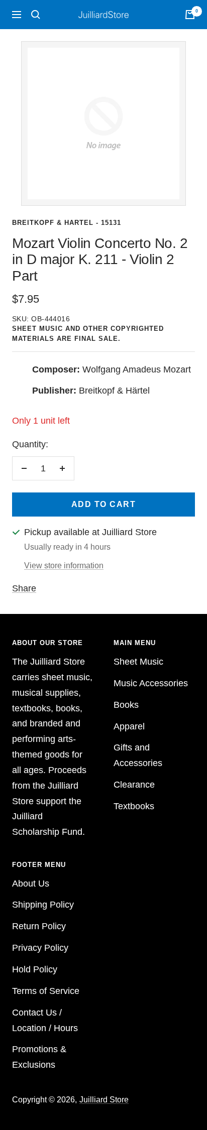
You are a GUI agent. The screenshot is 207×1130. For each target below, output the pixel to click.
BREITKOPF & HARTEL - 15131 (66, 222)
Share (24, 588)
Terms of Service (45, 991)
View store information (64, 565)
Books (126, 705)
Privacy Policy (40, 948)
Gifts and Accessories (138, 755)
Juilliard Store (104, 1099)
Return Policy (39, 926)
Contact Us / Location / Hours (45, 1020)
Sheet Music (138, 662)
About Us (30, 883)
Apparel (129, 726)
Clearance (134, 785)
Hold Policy (34, 969)
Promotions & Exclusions (39, 1057)
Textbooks (134, 806)
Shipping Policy (43, 905)
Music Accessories (151, 683)
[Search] (35, 14)
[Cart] (190, 14)
